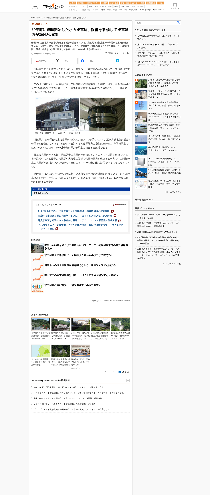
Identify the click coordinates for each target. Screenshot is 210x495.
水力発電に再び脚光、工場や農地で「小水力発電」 (72, 285)
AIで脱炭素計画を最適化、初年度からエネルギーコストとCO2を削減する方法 (68, 387)
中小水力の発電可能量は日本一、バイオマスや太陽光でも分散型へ (81, 275)
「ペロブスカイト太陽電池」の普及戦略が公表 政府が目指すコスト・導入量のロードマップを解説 (79, 393)
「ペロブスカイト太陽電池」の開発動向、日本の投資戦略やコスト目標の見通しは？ (72, 409)
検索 (178, 22)
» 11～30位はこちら (173, 192)
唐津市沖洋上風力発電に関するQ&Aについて (157, 232)
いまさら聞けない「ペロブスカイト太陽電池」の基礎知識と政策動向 (65, 404)
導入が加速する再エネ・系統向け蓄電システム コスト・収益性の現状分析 (68, 398)
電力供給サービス (41, 193)
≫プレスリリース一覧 (172, 264)
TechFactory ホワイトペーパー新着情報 (51, 380)
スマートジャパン (37, 18)
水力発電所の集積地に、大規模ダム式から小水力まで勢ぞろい (78, 255)
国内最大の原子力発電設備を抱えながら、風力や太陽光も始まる (80, 265)
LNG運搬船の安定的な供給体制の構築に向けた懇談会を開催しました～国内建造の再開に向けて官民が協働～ (158, 240)
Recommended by (111, 372)
